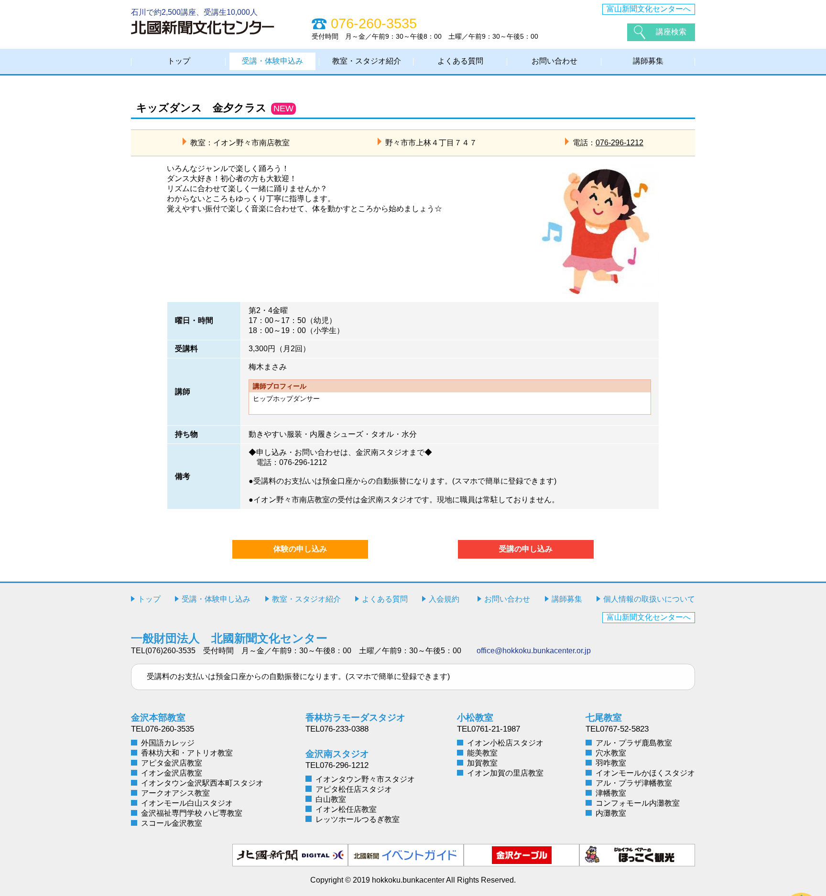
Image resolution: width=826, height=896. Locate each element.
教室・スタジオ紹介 (366, 61)
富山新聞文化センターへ (649, 9)
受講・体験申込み (272, 61)
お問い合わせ (554, 61)
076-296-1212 (619, 143)
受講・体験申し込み (216, 599)
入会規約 (444, 599)
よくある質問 (460, 61)
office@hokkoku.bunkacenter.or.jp (534, 651)
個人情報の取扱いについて (649, 599)
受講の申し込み (526, 549)
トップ (178, 61)
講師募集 (648, 61)
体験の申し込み (300, 549)
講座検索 (671, 32)
